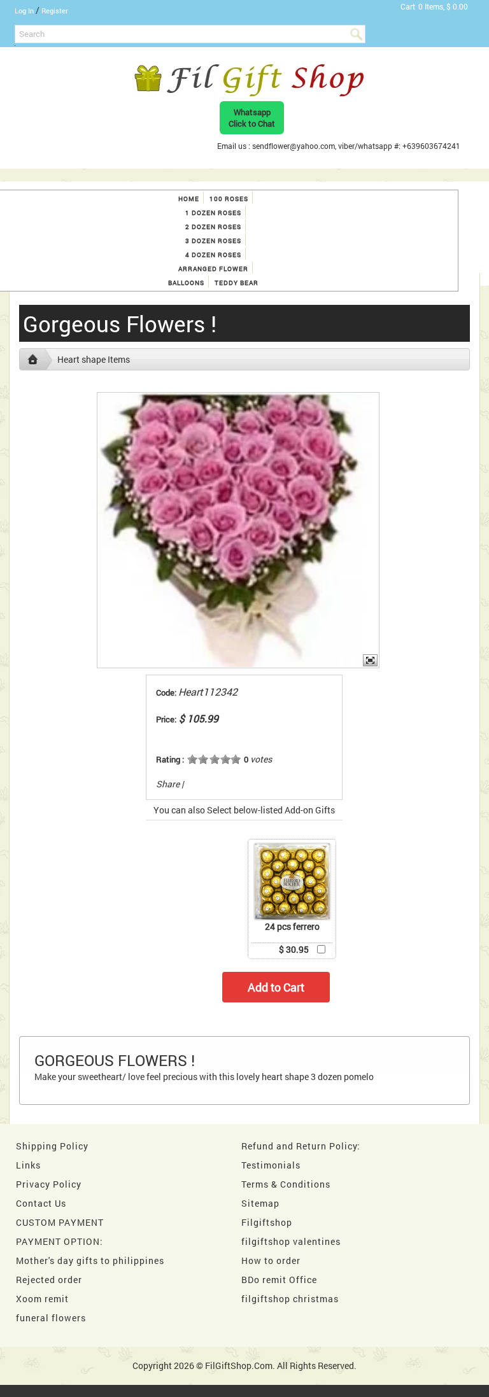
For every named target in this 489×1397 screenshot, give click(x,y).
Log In (24, 10)
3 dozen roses (213, 241)
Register (54, 10)
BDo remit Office (279, 1280)
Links (28, 1165)
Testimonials (271, 1165)
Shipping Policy (52, 1146)
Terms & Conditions (285, 1184)
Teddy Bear (237, 283)
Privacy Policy (49, 1184)
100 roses (228, 199)
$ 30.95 (294, 949)
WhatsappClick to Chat (252, 117)
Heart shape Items (93, 359)
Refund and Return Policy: (300, 1146)
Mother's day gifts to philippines (90, 1260)
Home (188, 199)
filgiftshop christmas (290, 1299)
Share (168, 784)
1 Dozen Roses (213, 213)
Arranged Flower (213, 269)
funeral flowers (51, 1318)
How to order (271, 1260)
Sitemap (260, 1203)
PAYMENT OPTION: (59, 1241)
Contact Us (41, 1203)
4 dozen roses (213, 255)
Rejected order (49, 1280)
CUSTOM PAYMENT (60, 1222)
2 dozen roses (213, 227)
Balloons (186, 283)
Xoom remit (42, 1299)
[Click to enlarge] (292, 881)
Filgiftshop (266, 1222)
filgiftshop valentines (291, 1241)
